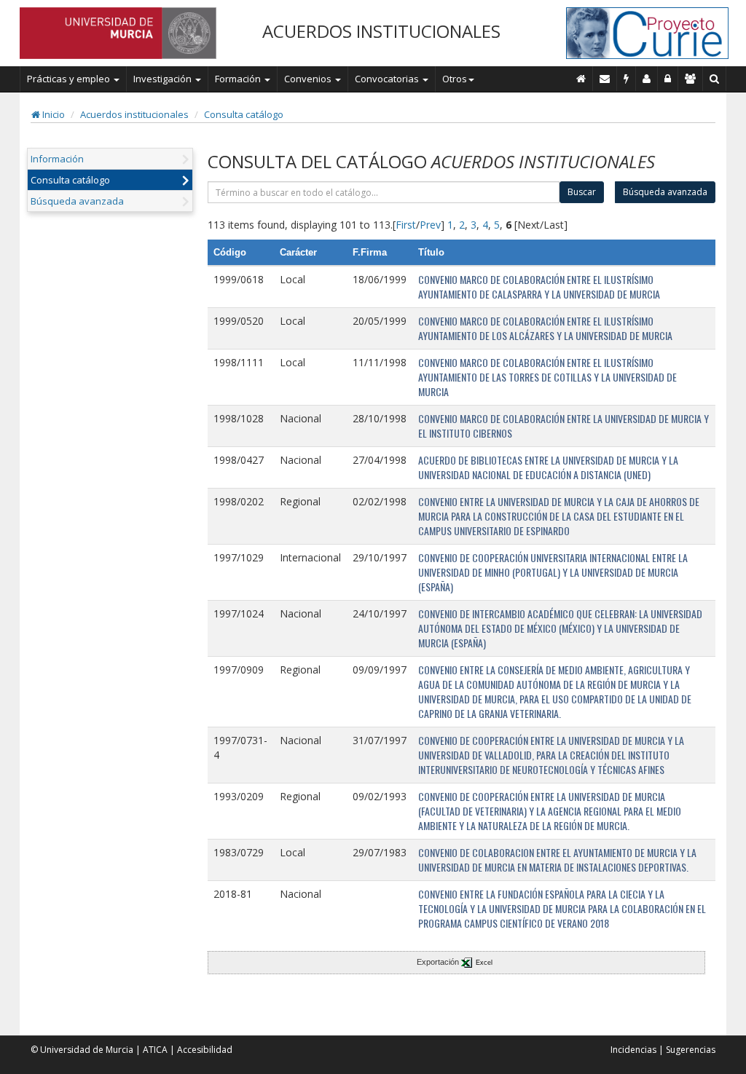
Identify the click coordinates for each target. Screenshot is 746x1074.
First (406, 225)
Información (57, 158)
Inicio (52, 114)
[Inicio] (581, 78)
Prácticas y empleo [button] (69, 78)
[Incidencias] (626, 78)
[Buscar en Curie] (714, 78)
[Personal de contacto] (647, 78)
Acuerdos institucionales (134, 114)
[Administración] (668, 78)
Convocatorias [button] (388, 78)
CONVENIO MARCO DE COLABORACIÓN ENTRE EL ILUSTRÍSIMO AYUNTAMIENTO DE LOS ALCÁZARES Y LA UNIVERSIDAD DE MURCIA (545, 328)
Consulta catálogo (243, 114)
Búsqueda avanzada (77, 201)
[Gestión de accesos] (690, 78)
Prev (430, 225)
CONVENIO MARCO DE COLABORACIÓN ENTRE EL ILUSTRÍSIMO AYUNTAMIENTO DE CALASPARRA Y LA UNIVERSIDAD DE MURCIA (539, 286)
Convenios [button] (309, 78)
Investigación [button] (163, 78)
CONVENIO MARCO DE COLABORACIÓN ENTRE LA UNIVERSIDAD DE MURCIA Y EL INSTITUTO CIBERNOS (563, 426)
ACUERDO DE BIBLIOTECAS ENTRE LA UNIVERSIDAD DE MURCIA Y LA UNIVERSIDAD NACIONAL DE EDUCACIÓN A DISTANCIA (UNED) (548, 467)
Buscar (582, 192)
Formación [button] (239, 78)
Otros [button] (454, 78)
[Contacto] (605, 78)
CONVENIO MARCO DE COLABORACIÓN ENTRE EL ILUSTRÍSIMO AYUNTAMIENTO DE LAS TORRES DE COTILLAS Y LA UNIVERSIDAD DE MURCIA (547, 377)
